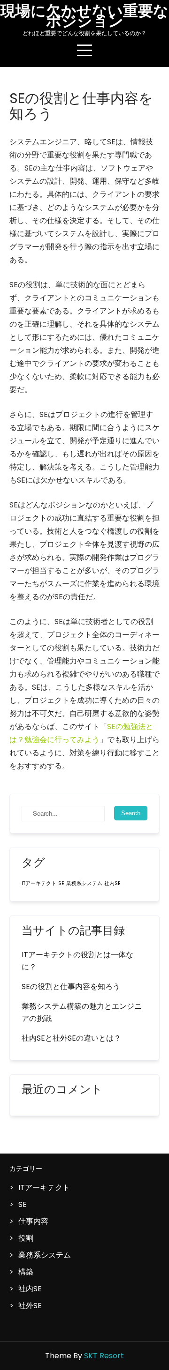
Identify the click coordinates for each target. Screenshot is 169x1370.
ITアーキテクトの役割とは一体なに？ (77, 960)
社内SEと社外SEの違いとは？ (71, 1038)
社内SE (112, 883)
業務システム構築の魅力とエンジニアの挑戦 (82, 1012)
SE (61, 883)
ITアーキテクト (39, 883)
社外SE (30, 1305)
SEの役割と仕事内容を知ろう (71, 986)
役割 (25, 1238)
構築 (25, 1271)
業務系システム (84, 883)
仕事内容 (33, 1221)
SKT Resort (104, 1355)
